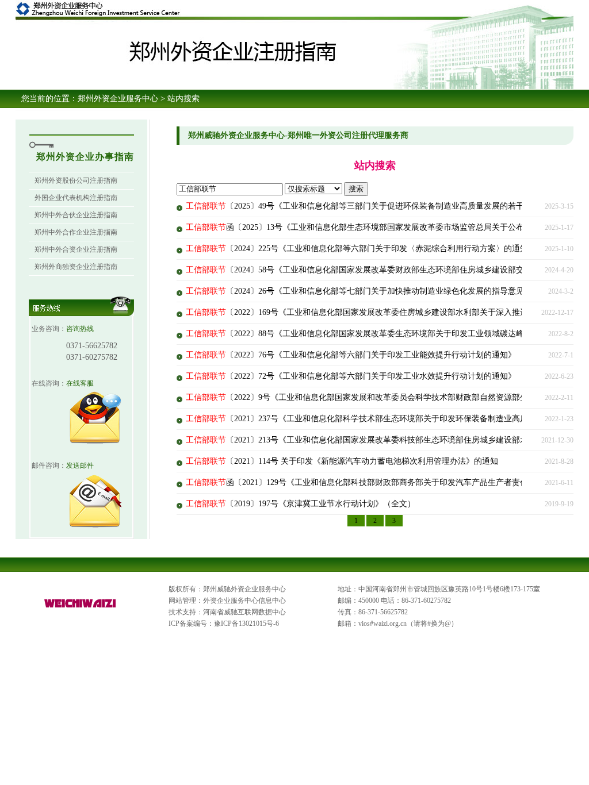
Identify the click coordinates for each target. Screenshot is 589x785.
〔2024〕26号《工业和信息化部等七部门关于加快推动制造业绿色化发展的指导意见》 (359, 291)
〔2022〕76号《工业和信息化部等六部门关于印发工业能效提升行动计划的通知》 (351, 355)
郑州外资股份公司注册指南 (76, 180)
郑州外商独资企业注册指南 (76, 267)
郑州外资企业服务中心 (118, 98)
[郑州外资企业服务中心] (80, 608)
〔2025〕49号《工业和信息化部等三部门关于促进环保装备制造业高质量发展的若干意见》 (367, 206)
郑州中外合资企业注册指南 (76, 249)
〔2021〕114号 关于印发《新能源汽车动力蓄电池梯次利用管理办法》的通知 (342, 461)
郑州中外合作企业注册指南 (76, 232)
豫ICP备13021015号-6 (246, 623)
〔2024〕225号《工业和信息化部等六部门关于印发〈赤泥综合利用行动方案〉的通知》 (361, 248)
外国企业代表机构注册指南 (76, 198)
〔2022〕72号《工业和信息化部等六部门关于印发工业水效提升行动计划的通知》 (351, 376)
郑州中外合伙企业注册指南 (76, 215)
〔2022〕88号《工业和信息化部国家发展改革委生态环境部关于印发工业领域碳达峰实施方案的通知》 (387, 333)
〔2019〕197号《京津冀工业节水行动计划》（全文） (300, 503)
